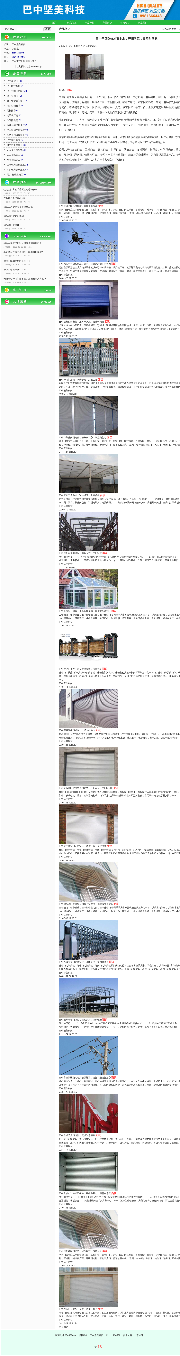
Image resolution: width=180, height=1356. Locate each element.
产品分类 (89, 22)
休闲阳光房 (12, 120)
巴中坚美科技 (66, 216)
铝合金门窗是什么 (13, 224)
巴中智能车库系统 (16, 130)
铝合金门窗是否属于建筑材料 (18, 207)
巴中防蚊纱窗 (13, 85)
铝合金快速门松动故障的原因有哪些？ (23, 243)
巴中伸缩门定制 (14, 90)
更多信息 (63, 1327)
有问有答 (125, 22)
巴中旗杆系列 (13, 140)
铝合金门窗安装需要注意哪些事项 (20, 189)
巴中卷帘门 (12, 80)
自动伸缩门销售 (14, 125)
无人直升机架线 (14, 149)
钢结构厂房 (12, 115)
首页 (54, 22)
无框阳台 (11, 110)
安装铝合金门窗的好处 (15, 198)
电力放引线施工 (14, 145)
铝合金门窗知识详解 (14, 216)
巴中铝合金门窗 (14, 100)
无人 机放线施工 (15, 174)
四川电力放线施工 (16, 169)
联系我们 (143, 22)
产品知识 (107, 22)
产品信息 (72, 22)
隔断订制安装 (13, 105)
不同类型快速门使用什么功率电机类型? (23, 252)
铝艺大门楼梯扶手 (16, 135)
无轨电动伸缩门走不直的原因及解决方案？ (25, 278)
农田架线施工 (13, 154)
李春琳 (139, 1335)
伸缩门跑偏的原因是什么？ (17, 260)
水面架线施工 (13, 159)
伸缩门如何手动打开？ (15, 269)
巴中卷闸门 (12, 95)
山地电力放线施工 (16, 164)
